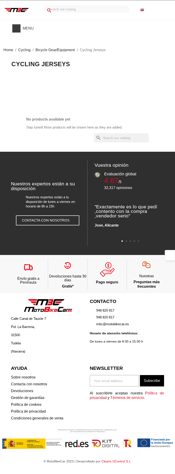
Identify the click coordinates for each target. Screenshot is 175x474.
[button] (47, 220)
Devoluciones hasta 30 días (67, 278)
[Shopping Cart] (164, 10)
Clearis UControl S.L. (116, 461)
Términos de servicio (127, 398)
